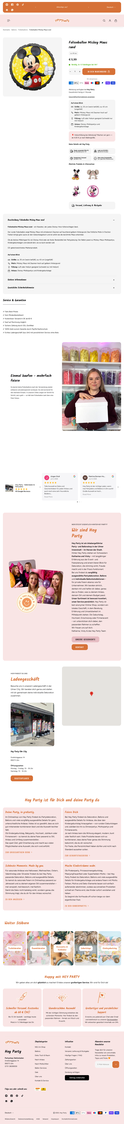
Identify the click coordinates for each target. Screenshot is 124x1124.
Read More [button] (48, 497)
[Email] (7, 10)
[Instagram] (7, 4)
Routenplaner (22, 778)
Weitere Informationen (17, 279)
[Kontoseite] (110, 20)
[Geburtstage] (109, 948)
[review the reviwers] (74, 476)
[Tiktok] (23, 4)
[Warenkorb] (116, 20)
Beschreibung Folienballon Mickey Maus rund (26, 220)
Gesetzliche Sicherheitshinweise (21, 287)
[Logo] (62, 21)
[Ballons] (14, 948)
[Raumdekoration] (62, 948)
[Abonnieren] (115, 1064)
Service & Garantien (14, 300)
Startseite (6, 30)
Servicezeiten (112, 1019)
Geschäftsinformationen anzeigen (82, 97)
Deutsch (8, 1113)
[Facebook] (12, 4)
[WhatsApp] (12, 10)
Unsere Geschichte (85, 639)
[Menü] (8, 20)
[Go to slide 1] (77, 501)
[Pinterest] (17, 4)
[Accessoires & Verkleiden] (85, 948)
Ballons (14, 30)
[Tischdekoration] (38, 948)
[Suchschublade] (104, 20)
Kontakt (80, 647)
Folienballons (23, 30)
